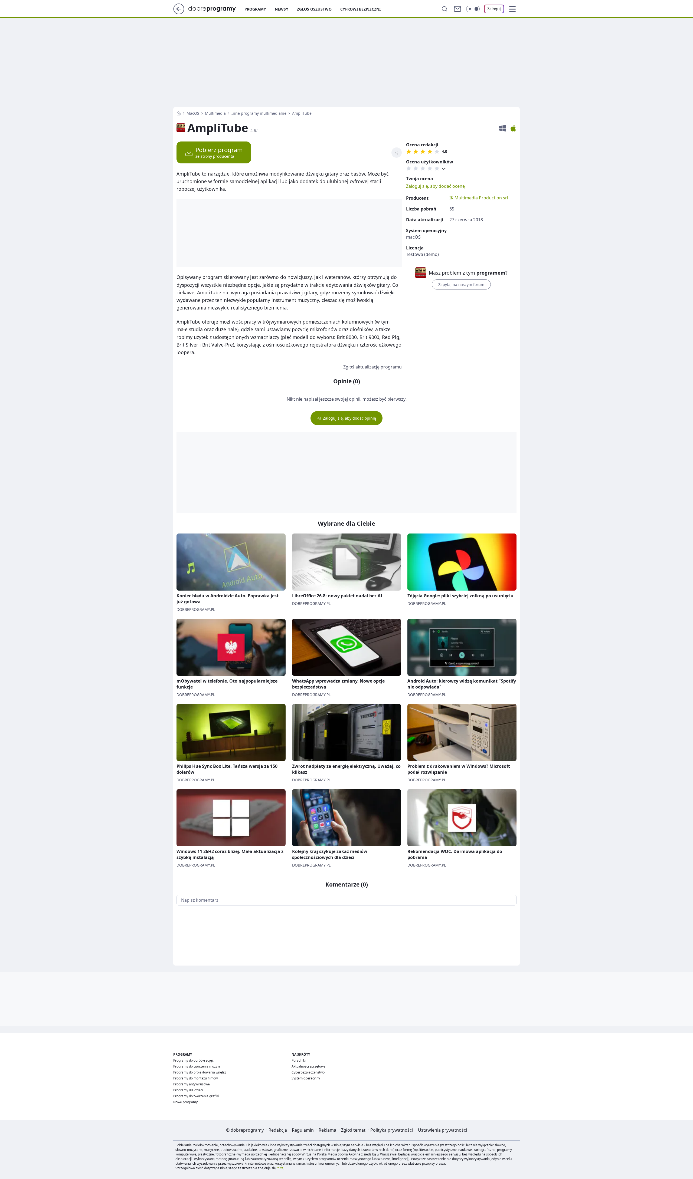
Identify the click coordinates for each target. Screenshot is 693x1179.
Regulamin (303, 1130)
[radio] (408, 151)
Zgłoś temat (353, 1130)
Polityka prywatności (391, 1130)
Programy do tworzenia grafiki (196, 1096)
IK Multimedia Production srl (478, 198)
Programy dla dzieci (188, 1090)
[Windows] (502, 128)
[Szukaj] (444, 9)
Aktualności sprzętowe (308, 1066)
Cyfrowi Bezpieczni (360, 9)
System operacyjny (306, 1078)
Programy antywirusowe (191, 1084)
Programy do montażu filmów (195, 1078)
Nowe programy (185, 1102)
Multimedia (215, 113)
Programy (255, 9)
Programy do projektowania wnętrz (199, 1072)
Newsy (281, 9)
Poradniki (299, 1060)
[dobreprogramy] (216, 8)
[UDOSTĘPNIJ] (396, 152)
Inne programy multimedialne (258, 113)
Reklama (327, 1130)
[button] (512, 9)
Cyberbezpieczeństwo (308, 1072)
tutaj (280, 1168)
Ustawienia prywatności (442, 1130)
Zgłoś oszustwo (314, 9)
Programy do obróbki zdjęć (193, 1060)
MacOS (193, 113)
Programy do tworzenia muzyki (196, 1066)
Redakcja (278, 1130)
